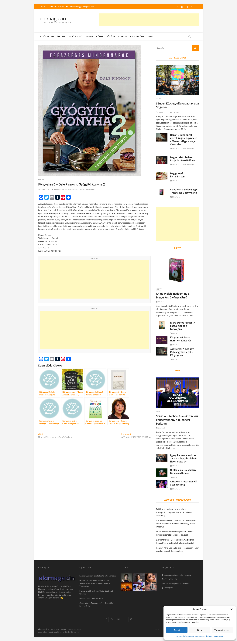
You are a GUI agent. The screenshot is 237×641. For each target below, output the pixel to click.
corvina (64, 189)
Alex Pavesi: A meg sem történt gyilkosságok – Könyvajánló (182, 352)
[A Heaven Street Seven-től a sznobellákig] (161, 484)
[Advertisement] (149, 19)
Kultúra (122, 36)
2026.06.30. (161, 428)
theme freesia (52, 632)
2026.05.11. (176, 477)
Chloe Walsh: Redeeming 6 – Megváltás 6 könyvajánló (184, 191)
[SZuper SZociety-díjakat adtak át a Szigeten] (177, 80)
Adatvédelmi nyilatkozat (185, 636)
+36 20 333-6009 (170, 579)
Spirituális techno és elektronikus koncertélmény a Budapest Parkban (177, 419)
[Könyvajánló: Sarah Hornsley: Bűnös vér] (161, 340)
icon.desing (62, 629)
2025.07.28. (176, 359)
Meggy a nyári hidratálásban (177, 175)
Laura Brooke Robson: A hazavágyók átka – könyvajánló (182, 326)
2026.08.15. (161, 112)
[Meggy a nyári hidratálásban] (161, 176)
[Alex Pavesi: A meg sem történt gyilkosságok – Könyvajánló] (161, 351)
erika (158, 531)
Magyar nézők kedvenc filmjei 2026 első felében (182, 159)
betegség (57, 189)
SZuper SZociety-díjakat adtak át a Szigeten (97, 576)
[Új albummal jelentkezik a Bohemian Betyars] (161, 472)
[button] (231, 609)
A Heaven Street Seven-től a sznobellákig (183, 483)
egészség (71, 189)
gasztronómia (80, 189)
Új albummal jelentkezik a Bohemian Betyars (183, 471)
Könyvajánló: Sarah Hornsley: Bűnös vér (180, 339)
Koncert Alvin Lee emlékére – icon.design (174, 548)
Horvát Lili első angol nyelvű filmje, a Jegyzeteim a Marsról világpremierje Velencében (183, 139)
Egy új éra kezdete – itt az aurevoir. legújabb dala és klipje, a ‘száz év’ (183, 458)
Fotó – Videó (75, 36)
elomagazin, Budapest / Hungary (177, 575)
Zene (150, 36)
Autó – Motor (47, 36)
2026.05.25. (176, 466)
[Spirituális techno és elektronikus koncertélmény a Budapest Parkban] (177, 392)
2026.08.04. (176, 148)
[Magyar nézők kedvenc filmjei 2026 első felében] (161, 160)
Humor (89, 36)
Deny (199, 630)
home (157, 629)
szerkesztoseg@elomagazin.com (81, 6)
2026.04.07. (176, 489)
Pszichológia (137, 36)
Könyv (99, 36)
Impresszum (218, 636)
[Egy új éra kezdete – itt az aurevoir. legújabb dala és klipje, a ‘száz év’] (161, 458)
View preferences (222, 630)
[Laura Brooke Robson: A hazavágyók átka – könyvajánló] (161, 325)
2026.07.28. (176, 181)
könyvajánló (90, 189)
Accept (177, 630)
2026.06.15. (176, 333)
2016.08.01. (44, 189)
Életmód (61, 36)
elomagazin (53, 19)
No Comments (174, 112)
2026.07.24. (176, 197)
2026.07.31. (176, 165)
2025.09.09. (176, 345)
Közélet (111, 36)
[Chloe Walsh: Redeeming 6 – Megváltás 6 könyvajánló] (161, 192)
